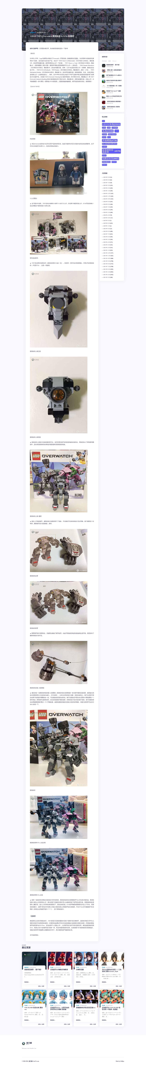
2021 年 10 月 (106, 258)
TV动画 (115, 127)
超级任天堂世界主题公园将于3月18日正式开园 (114, 80)
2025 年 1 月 (106, 190)
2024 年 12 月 (106, 193)
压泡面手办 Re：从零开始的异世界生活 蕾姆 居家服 (59, 1008)
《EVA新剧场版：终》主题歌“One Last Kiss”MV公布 (114, 85)
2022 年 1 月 (106, 250)
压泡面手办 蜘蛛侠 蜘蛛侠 (59, 969)
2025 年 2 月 (106, 188)
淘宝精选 (104, 155)
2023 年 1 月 (106, 226)
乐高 (107, 131)
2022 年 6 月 (106, 236)
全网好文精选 (112, 134)
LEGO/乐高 (111, 124)
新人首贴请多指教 (109, 144)
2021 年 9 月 (106, 261)
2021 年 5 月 (106, 272)
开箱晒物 (109, 140)
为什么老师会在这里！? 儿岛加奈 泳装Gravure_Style (111, 970)
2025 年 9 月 (106, 177)
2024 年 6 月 (106, 209)
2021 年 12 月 (106, 253)
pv (104, 127)
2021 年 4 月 (106, 274)
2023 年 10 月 (106, 217)
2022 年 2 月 (106, 247)
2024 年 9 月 (106, 201)
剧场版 (104, 137)
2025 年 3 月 (106, 185)
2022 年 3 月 (106, 245)
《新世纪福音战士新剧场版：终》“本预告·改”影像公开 (114, 101)
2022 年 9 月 (106, 228)
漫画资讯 (26, 967)
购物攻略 (104, 164)
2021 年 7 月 (106, 266)
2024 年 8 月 (106, 204)
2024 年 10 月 (106, 199)
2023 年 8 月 (106, 223)
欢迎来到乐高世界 (111, 151)
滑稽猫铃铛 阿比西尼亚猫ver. (86, 1007)
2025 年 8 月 (106, 180)
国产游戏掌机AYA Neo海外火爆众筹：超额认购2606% (114, 75)
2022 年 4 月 (106, 242)
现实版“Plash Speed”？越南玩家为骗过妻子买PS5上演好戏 (113, 91)
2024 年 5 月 (106, 212)
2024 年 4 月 (106, 215)
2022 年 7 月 (106, 234)
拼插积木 (33, 32)
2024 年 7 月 (106, 207)
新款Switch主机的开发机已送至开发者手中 (114, 96)
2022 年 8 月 (106, 231)
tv (108, 127)
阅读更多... (26, 982)
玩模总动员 (110, 158)
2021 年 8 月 (106, 263)
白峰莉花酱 (80, 969)
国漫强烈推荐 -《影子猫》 (113, 64)
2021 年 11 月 (106, 255)
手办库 (51, 967)
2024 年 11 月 (106, 196)
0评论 (39, 986)
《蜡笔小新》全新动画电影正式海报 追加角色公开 (114, 70)
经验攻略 (106, 162)
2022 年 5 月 (106, 239)
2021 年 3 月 (106, 277)
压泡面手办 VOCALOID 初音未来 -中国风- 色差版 (111, 1008)
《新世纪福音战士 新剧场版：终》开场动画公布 (113, 106)
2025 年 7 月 (106, 182)
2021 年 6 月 (106, 269)
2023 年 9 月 (106, 220)
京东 (104, 134)
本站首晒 (104, 146)
